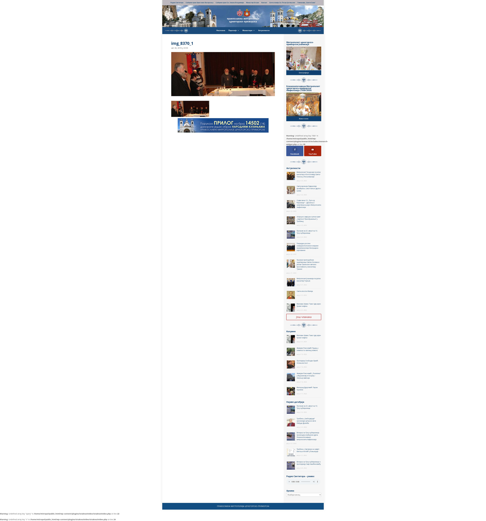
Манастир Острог (252, 3)
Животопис (304, 118)
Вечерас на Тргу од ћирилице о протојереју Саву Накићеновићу (309, 463)
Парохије (232, 31)
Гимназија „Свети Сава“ (306, 3)
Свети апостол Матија (305, 291)
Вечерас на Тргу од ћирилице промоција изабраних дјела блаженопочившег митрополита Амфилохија (308, 436)
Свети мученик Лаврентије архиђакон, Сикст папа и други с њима (309, 188)
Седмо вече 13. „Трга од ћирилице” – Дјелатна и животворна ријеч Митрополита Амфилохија (309, 203)
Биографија (304, 72)
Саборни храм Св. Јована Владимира (230, 3)
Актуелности (264, 31)
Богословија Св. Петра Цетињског (282, 3)
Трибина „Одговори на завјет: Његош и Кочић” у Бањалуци (308, 450)
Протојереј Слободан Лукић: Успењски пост (307, 362)
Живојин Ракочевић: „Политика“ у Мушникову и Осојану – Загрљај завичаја (309, 375)
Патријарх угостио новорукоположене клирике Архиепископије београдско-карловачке (308, 246)
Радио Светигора (176, 3)
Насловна (220, 31)
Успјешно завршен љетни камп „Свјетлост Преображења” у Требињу (308, 219)
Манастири (247, 31)
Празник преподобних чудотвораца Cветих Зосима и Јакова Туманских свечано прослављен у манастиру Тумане (308, 264)
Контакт (264, 3)
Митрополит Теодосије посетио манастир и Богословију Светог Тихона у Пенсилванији (309, 174)
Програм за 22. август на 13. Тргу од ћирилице (307, 232)
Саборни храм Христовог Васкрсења (199, 3)
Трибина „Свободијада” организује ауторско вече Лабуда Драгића (306, 421)
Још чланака (303, 317)
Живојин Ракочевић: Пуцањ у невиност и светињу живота (307, 349)
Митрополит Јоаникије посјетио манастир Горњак (309, 279)
